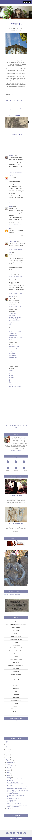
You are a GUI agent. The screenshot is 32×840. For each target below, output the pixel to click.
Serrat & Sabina (11, 801)
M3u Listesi (12, 315)
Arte (16, 622)
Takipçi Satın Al (13, 313)
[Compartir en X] (6, 100)
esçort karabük (13, 348)
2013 (7, 752)
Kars (10, 382)
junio (8, 770)
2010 (7, 757)
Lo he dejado (16, 685)
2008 (7, 810)
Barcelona (16, 642)
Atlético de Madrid (16, 627)
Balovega (11, 296)
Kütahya (11, 370)
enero (9, 808)
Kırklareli (11, 377)
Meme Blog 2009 (11, 792)
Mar (10, 252)
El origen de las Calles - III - (14, 803)
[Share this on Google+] (10, 100)
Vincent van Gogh (16, 706)
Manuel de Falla (16, 688)
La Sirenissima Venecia (13, 793)
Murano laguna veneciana (16, 700)
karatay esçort (12, 351)
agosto (9, 767)
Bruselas (16, 656)
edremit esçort (12, 357)
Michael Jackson (16, 697)
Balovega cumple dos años (16, 636)
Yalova (10, 372)
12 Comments (16, 30)
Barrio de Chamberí (16, 645)
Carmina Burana (16, 671)
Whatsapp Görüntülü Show (16, 331)
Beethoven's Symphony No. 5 (16, 648)
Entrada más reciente (11, 425)
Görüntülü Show (13, 333)
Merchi (11, 206)
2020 (7, 741)
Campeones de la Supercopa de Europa (16, 665)
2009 (7, 759)
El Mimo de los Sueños (13, 798)
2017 (7, 746)
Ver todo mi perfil (16, 450)
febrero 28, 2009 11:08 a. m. (16, 306)
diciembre (10, 761)
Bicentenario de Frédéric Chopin (16, 651)
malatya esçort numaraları (16, 359)
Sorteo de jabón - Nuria (13, 782)
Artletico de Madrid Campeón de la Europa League (16, 624)
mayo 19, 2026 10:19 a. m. (16, 363)
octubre (9, 764)
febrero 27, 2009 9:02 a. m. (16, 172)
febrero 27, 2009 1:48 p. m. (16, 238)
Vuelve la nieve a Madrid (13, 806)
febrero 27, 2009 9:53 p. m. (16, 293)
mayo (8, 772)
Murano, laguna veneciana (14, 797)
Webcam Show (13, 335)
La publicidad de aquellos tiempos (16, 788)
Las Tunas (16, 683)
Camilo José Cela (16, 662)
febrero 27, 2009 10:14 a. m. (16, 203)
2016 (7, 747)
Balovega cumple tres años (16, 639)
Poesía (19, 109)
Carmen (11, 155)
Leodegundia (12, 241)
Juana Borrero (14, 109)
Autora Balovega (16, 630)
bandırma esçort (13, 350)
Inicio (16, 426)
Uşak (10, 384)
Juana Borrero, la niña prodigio (15, 779)
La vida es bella (16, 680)
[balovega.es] (16, 546)
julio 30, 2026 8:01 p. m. (15, 386)
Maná (16, 691)
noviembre (10, 762)
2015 (7, 749)
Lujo (10, 175)
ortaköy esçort (12, 355)
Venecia (16, 703)
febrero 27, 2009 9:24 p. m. (16, 276)
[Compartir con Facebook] (21, 100)
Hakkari (11, 375)
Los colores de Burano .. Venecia (15, 795)
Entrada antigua (22, 425)
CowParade (10, 785)
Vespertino (10, 780)
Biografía (16, 654)
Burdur (11, 373)
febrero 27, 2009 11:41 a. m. (16, 225)
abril (8, 774)
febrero (9, 777)
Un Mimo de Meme (12, 800)
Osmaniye (11, 379)
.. (9, 228)
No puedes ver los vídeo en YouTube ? (17, 805)
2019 (7, 743)
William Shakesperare (16, 709)
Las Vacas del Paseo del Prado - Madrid (17, 787)
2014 (7, 751)
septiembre (10, 766)
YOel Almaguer (16, 712)
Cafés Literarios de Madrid (16, 659)
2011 (7, 756)
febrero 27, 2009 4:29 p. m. (16, 249)
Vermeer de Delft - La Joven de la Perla (17, 790)
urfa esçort (12, 353)
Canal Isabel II (16, 668)
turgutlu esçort (12, 360)
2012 (7, 754)
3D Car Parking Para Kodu (16, 319)
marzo (9, 775)
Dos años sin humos (16, 677)
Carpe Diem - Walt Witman (16, 674)
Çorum (11, 381)
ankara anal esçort (14, 346)
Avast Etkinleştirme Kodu (15, 320)
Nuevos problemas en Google (15, 783)
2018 (7, 744)
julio (8, 769)
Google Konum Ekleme (15, 317)
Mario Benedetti (16, 694)
